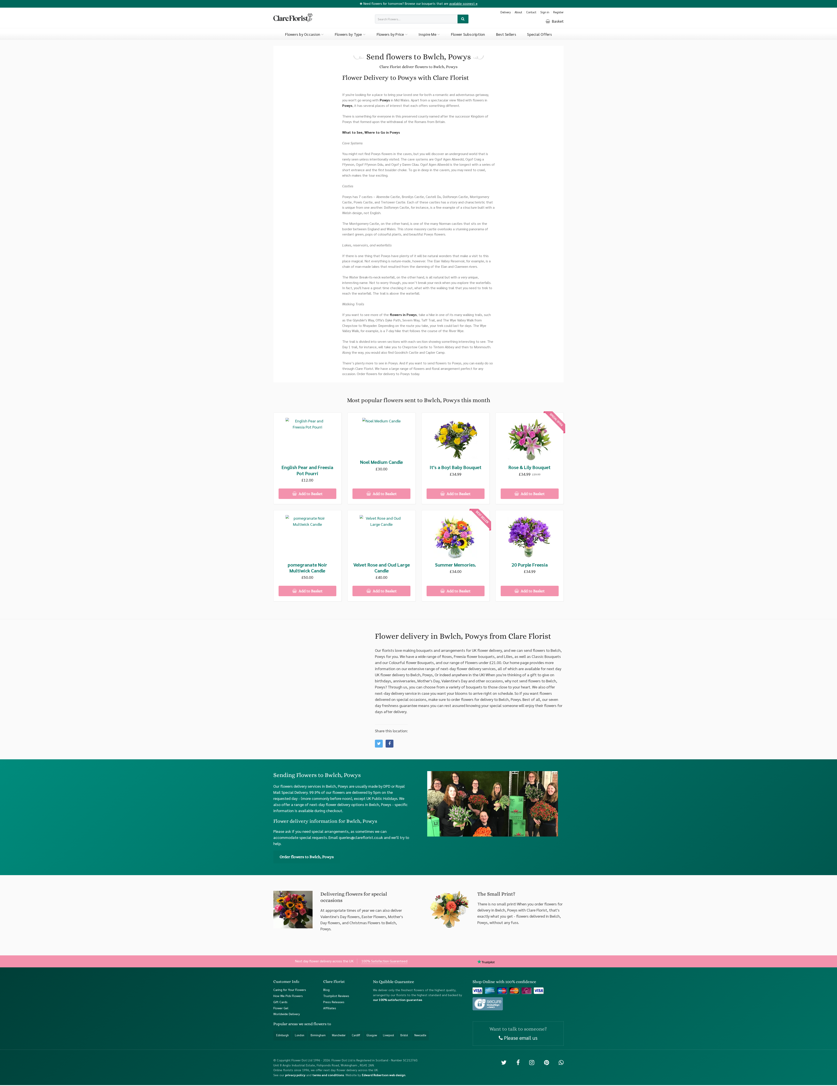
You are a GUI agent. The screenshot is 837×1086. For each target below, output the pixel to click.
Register (558, 12)
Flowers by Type (349, 34)
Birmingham (318, 1035)
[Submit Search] (463, 19)
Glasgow (371, 1035)
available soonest (463, 3)
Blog (326, 990)
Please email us (520, 1037)
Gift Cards (280, 1002)
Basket (557, 21)
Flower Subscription (468, 34)
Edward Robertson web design (383, 1075)
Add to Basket (310, 494)
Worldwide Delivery (286, 1014)
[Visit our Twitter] (504, 1062)
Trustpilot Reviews (336, 996)
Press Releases (333, 1002)
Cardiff (356, 1035)
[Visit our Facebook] (518, 1062)
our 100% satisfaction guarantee (397, 1000)
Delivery (505, 12)
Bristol (404, 1035)
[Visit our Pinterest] (546, 1062)
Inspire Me (427, 34)
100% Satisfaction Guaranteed (384, 961)
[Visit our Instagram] (531, 1062)
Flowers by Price (391, 34)
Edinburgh (282, 1035)
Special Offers (539, 34)
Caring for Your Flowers (289, 990)
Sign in (544, 12)
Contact (531, 12)
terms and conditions (328, 1075)
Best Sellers (506, 34)
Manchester (338, 1035)
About (518, 12)
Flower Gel (280, 1008)
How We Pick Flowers (288, 996)
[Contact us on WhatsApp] (561, 1062)
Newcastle (420, 1035)
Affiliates (329, 1008)
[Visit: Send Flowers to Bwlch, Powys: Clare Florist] (389, 744)
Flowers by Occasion (303, 34)
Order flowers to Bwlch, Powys (307, 857)
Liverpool (388, 1035)
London (299, 1035)
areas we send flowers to (309, 1024)
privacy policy (295, 1075)
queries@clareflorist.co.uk (361, 837)
